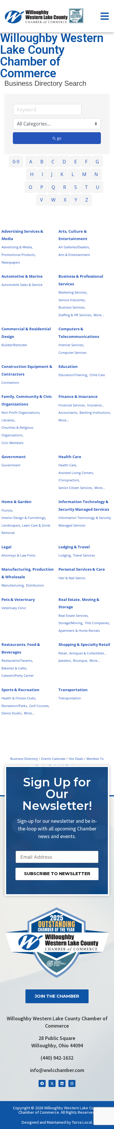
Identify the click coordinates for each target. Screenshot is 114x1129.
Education (68, 366)
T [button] (86, 187)
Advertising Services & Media (22, 235)
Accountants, (68, 412)
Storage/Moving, (70, 623)
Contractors (10, 382)
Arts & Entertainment (74, 254)
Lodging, (65, 555)
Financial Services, (72, 405)
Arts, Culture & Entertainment (72, 235)
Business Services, (71, 307)
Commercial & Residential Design (26, 332)
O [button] (30, 187)
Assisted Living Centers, (76, 472)
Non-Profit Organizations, (20, 412)
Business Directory (24, 758)
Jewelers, (65, 660)
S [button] (75, 187)
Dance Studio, (12, 713)
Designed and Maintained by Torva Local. (57, 1122)
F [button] (86, 161)
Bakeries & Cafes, (14, 668)
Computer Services (72, 352)
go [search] (59, 138)
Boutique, (80, 660)
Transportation (73, 689)
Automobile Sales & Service (21, 284)
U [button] (97, 187)
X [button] (65, 200)
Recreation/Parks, (14, 705)
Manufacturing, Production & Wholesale (27, 573)
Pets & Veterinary (18, 599)
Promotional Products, (18, 254)
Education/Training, (73, 375)
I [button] (42, 174)
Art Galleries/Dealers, (74, 247)
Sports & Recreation (20, 689)
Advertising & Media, (17, 247)
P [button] (41, 187)
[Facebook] (42, 1083)
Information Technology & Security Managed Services (83, 505)
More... (99, 315)
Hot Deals (76, 758)
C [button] (52, 161)
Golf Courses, (39, 705)
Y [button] (76, 200)
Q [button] (53, 187)
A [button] (30, 161)
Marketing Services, (72, 292)
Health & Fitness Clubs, (18, 698)
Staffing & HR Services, (75, 315)
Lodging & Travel (74, 547)
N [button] (96, 174)
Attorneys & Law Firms (18, 555)
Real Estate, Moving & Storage (78, 603)
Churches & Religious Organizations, (17, 431)
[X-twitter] (52, 1083)
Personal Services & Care (81, 569)
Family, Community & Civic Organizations (26, 400)
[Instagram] (71, 1083)
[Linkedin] (61, 1083)
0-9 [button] (16, 161)
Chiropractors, (69, 480)
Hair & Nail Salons (71, 578)
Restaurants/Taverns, (17, 660)
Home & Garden (16, 501)
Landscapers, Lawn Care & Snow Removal (25, 529)
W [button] (53, 200)
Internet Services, (71, 345)
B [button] (41, 161)
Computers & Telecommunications (78, 332)
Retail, (63, 653)
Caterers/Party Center (17, 675)
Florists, (7, 510)
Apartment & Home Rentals (79, 630)
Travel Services (84, 555)
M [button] (84, 174)
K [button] (62, 174)
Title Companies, (97, 623)
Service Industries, (72, 300)
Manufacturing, (13, 585)
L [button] (73, 174)
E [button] (75, 161)
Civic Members (12, 442)
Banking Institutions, (95, 412)
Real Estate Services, (73, 615)
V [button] (41, 200)
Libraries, (8, 420)
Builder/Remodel (14, 345)
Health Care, (67, 465)
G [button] (97, 161)
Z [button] (86, 200)
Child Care (97, 375)
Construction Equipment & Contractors (26, 370)
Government (13, 456)
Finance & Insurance (78, 396)
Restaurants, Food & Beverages (20, 648)
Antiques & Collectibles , (87, 653)
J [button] (51, 174)
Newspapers (10, 262)
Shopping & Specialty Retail (84, 644)
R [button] (64, 187)
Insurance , (95, 405)
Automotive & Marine (22, 276)
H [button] (32, 174)
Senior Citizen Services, (75, 487)
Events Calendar (53, 758)
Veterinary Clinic (13, 608)
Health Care (69, 456)
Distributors (35, 585)
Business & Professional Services (80, 280)
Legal (6, 547)
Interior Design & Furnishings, (23, 517)
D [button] (64, 161)
